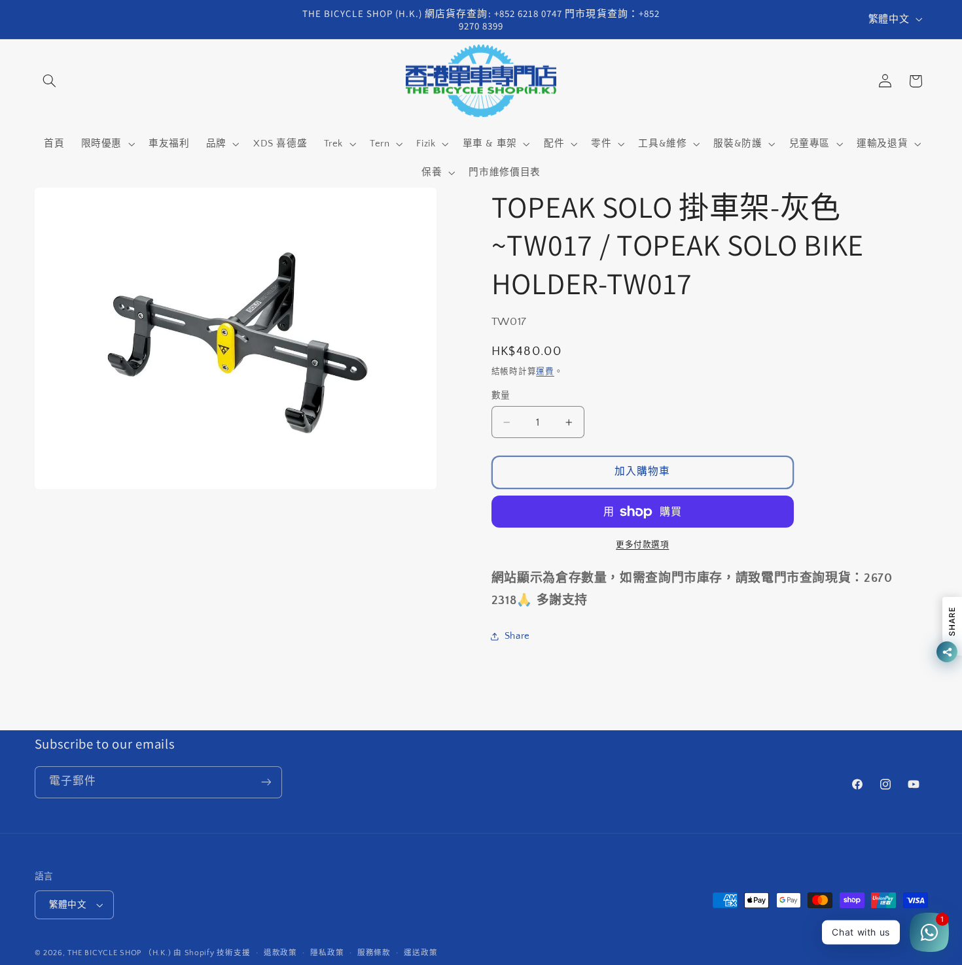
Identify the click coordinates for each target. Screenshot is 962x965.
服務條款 (374, 953)
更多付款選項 (642, 544)
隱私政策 (327, 953)
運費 (545, 371)
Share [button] (517, 636)
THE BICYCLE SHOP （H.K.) (120, 953)
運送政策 (420, 953)
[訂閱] (266, 782)
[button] (50, 81)
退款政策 (280, 953)
